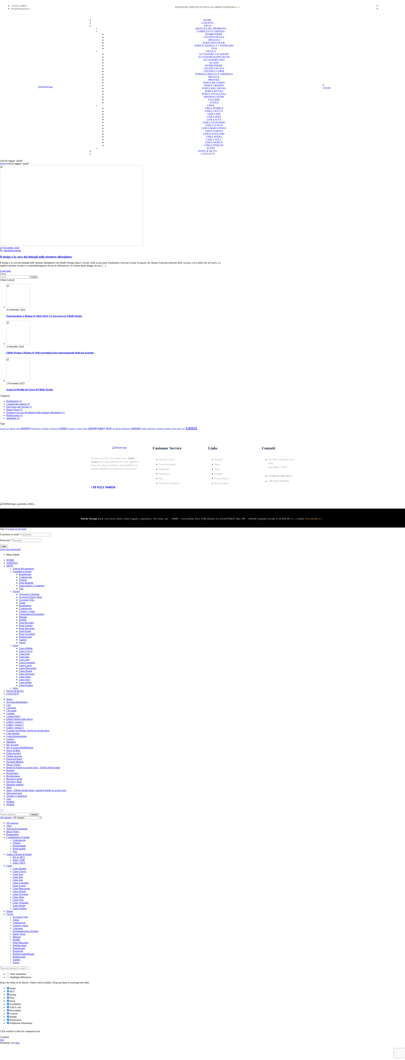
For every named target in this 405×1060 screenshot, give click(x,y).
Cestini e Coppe (27, 611)
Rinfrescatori (25, 637)
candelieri (45, 429)
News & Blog (13, 750)
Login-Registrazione (16, 736)
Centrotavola (25, 577)
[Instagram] (274, 490)
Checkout (11, 707)
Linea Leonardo (27, 662)
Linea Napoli (25, 671)
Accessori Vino (26, 600)
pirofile (143, 429)
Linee (15, 645)
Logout (10, 739)
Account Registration (17, 702)
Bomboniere (36, 429)
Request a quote (14, 779)
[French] (363, 7)
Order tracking (13, 753)
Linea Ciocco (25, 651)
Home (3, 163)
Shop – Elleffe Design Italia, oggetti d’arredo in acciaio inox (36, 790)
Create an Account (17, 529)
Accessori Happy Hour (30, 597)
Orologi (23, 580)
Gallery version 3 (15, 727)
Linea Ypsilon (26, 685)
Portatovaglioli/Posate (23, 954)
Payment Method (14, 761)
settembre (167, 429)
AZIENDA (12, 563)
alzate (18, 429)
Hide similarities (17, 974)
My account (12, 744)
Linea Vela (24, 679)
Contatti (10, 713)
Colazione (18, 928)
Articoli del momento (23, 568)
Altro (15, 688)
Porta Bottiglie (26, 582)
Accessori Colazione (29, 594)
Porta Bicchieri (26, 622)
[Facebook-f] (266, 490)
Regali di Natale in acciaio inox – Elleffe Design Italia (33, 767)
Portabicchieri (19, 945)
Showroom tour (14, 793)
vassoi (191, 427)
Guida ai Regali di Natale (19, 854)
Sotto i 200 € (19, 863)
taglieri (173, 429)
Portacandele (19, 848)
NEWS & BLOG (15, 691)
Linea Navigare (26, 674)
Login (3, 546)
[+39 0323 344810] (92, 476)
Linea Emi (24, 654)
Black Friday (12, 831)
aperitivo (26, 428)
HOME (10, 560)
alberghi (12, 429)
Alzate (22, 602)
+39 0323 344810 (102, 487)
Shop (9, 787)
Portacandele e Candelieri (31, 585)
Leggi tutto (5, 271)
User (8, 798)
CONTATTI (12, 693)
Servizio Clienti (14, 781)
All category (12, 823)
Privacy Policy (13, 764)
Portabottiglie (19, 845)
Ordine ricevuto (14, 756)
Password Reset (14, 759)
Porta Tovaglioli (27, 634)
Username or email (10, 534)
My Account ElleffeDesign (19, 747)
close (17, 1042)
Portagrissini (19, 948)
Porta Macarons (27, 628)
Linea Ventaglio (20, 902)
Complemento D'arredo (18, 837)
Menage (23, 617)
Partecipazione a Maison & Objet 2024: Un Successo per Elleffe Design (44, 316)
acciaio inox (4, 429)
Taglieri (23, 639)
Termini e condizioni (16, 796)
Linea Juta (24, 659)
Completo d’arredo (22, 571)
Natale (9, 911)
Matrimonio (126, 429)
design (85, 429)
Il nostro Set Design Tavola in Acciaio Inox (28, 730)
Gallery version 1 (15, 722)
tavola (179, 429)
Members (11, 742)
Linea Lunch (25, 665)
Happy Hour (19, 934)
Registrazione (13, 776)
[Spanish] (371, 7)
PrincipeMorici (313, 518)
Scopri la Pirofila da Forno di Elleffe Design (29, 389)
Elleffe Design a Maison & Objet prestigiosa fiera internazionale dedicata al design (50, 352)
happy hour (105, 428)
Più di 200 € (19, 857)
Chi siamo (11, 710)
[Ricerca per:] (15, 276)
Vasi (21, 588)
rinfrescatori (151, 429)
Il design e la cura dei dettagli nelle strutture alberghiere (36, 256)
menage (135, 428)
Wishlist (10, 801)
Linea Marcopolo (27, 668)
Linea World (25, 682)
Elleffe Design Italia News (19, 719)
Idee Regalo (116, 429)
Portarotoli (18, 951)
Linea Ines (24, 656)
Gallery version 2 (15, 724)
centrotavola (54, 429)
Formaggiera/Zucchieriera (25, 931)
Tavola (16, 591)
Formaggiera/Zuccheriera (31, 614)
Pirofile (22, 619)
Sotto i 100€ (19, 860)
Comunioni (71, 429)
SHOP (9, 565)
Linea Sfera (25, 676)
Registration (12, 773)
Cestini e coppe (20, 925)
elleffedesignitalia (12, 250)
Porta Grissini (26, 625)
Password (6, 540)
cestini (63, 428)
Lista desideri (13, 733)
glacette (92, 428)
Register (10, 770)
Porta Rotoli (25, 631)
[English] (360, 7)
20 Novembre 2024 (9, 247)
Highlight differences (20, 977)
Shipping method (14, 784)
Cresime (79, 429)
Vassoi (22, 642)
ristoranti (160, 429)
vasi (183, 429)
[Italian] (356, 7)
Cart (8, 705)
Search (34, 814)
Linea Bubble (26, 648)
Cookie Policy (13, 716)
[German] (367, 7)
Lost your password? (10, 549)
